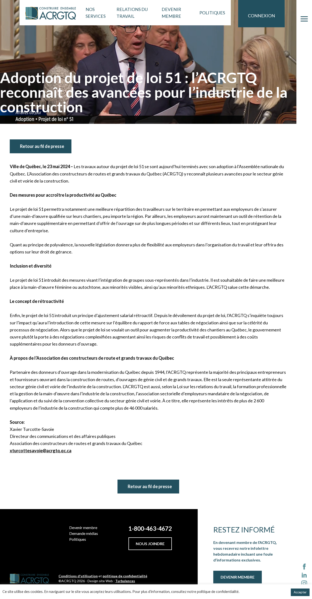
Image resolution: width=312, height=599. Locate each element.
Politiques (212, 12)
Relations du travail (132, 13)
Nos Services (96, 13)
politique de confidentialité (125, 576)
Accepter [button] (300, 592)
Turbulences (125, 581)
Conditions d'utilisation (78, 576)
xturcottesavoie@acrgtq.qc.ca (40, 450)
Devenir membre (171, 13)
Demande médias (83, 533)
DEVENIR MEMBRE (237, 577)
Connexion (261, 15)
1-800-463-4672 (150, 528)
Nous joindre (150, 543)
